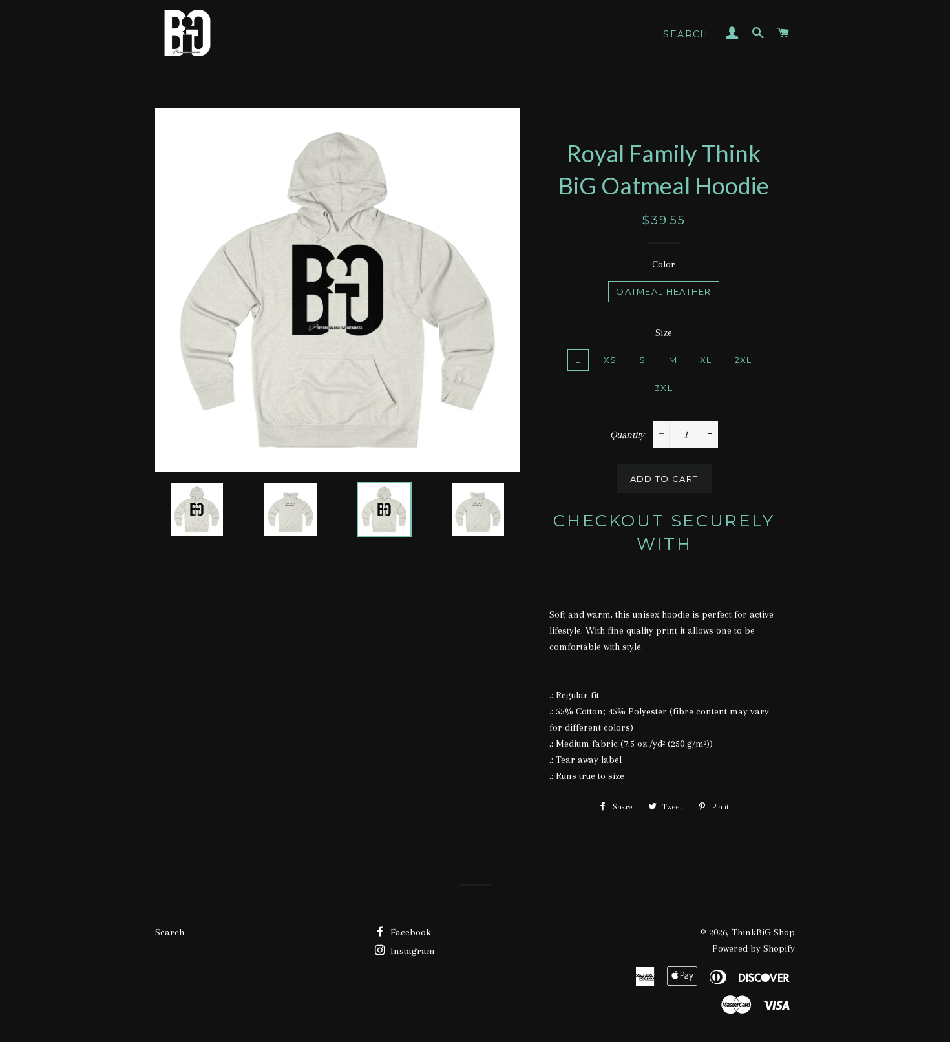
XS (610, 360)
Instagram (411, 951)
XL (706, 360)
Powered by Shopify (753, 948)
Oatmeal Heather (664, 291)
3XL (664, 387)
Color (663, 264)
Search (685, 34)
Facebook (409, 932)
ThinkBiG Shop (763, 932)
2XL (743, 360)
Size (663, 333)
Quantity (627, 435)
